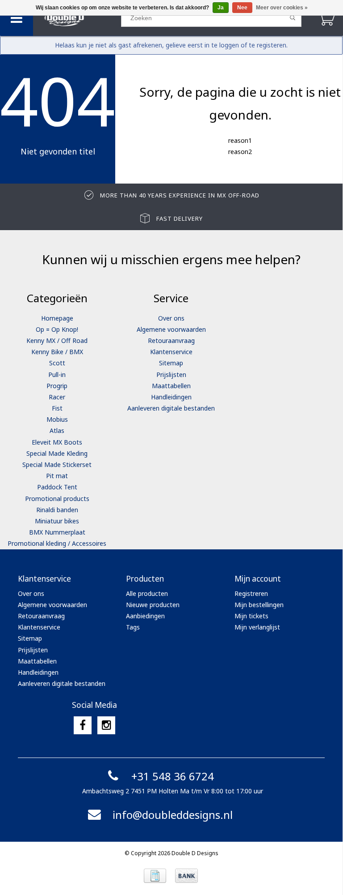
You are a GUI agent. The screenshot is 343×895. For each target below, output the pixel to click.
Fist (57, 408)
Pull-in (57, 374)
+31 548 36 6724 (172, 776)
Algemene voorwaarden (171, 329)
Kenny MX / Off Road (57, 340)
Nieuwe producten (153, 604)
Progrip (56, 385)
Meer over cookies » (282, 7)
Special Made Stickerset (57, 464)
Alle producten (147, 593)
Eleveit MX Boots (57, 442)
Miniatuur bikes (57, 521)
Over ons (171, 318)
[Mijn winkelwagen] (326, 18)
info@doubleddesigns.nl (173, 814)
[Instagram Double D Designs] (106, 725)
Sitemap (171, 363)
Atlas (57, 430)
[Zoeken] (292, 18)
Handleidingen (171, 397)
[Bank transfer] (186, 876)
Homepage (57, 318)
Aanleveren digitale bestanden (171, 408)
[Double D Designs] (77, 17)
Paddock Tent (57, 487)
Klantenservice (171, 351)
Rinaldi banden (57, 509)
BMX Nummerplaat (57, 532)
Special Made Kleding (57, 453)
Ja (221, 7)
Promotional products (57, 498)
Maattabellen (171, 385)
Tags (133, 627)
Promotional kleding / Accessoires (57, 543)
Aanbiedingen (145, 616)
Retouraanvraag (171, 340)
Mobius (57, 419)
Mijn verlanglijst (257, 627)
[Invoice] (155, 876)
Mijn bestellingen (259, 604)
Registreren (251, 593)
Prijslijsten (171, 374)
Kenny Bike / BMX (57, 351)
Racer (57, 397)
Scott (57, 363)
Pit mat (57, 475)
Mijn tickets (251, 616)
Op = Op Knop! (57, 329)
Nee (242, 7)
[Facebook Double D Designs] (83, 725)
